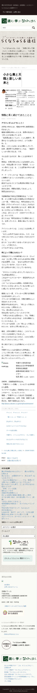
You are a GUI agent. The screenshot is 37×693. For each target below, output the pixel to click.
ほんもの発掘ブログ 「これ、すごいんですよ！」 (19, 665)
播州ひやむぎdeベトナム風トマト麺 (15, 514)
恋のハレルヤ (6, 486)
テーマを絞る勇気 (11, 430)
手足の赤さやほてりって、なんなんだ (15, 508)
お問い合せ (17, 12)
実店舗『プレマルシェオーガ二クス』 (15, 672)
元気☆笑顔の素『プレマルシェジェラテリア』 (18, 674)
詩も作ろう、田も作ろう (13, 421)
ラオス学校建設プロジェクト (13, 679)
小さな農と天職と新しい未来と (10, 408)
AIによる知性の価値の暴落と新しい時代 (16, 495)
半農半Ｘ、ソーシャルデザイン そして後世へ (20, 435)
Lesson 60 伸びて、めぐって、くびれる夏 (18, 512)
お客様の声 (7, 667)
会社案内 (7, 584)
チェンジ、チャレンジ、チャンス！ (17, 412)
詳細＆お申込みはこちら (11, 634)
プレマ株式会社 (7, 12)
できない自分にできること (11, 501)
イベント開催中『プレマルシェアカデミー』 (17, 670)
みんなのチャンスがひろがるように (17, 439)
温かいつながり (12, 458)
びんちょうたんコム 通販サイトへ (17, 558)
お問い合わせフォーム (11, 587)
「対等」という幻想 (9, 488)
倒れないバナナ (7, 491)
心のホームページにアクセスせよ (16, 426)
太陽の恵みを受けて (14, 460)
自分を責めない (7, 510)
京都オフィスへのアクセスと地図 (15, 606)
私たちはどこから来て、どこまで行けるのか (18, 484)
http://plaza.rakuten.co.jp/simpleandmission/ (17, 403)
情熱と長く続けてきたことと (15, 444)
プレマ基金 (7, 681)
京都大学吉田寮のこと (10, 493)
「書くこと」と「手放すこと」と (16, 417)
